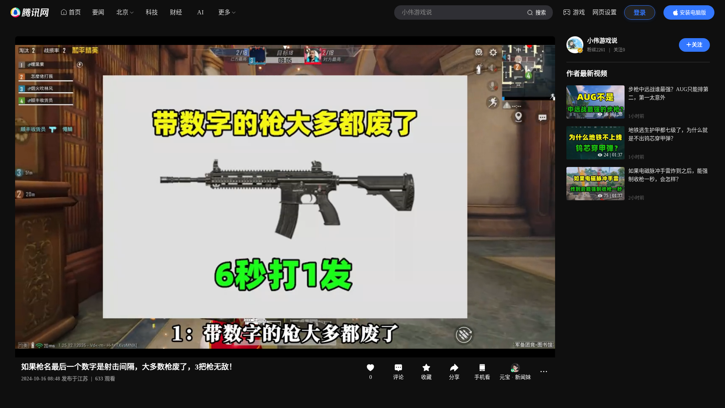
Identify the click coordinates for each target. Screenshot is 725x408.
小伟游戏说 (602, 40)
